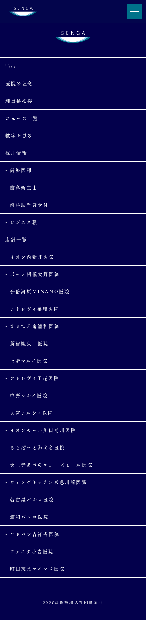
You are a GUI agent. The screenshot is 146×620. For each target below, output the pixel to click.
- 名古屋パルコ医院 (29, 499)
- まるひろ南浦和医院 (32, 326)
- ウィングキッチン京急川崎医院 (46, 482)
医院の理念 (19, 83)
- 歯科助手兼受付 (27, 204)
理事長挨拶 (19, 100)
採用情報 (16, 152)
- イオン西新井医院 (29, 256)
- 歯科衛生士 (21, 187)
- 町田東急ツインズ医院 (35, 568)
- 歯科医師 (18, 170)
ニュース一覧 (22, 118)
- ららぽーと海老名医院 (35, 447)
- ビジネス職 (21, 222)
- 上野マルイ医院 (26, 360)
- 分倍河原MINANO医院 (37, 291)
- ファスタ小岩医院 (29, 551)
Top (10, 66)
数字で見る (19, 135)
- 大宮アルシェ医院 (29, 412)
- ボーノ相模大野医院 (32, 274)
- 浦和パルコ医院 (27, 516)
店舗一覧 (16, 239)
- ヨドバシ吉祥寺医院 (32, 534)
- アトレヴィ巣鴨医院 (32, 308)
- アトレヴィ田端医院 (32, 378)
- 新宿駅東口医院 (27, 343)
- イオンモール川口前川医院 (40, 430)
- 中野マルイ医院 (26, 395)
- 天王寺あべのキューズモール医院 (49, 464)
